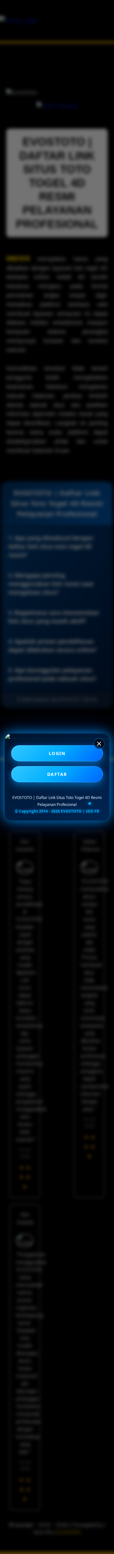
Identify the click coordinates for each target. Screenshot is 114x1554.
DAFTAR (57, 774)
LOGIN (57, 753)
